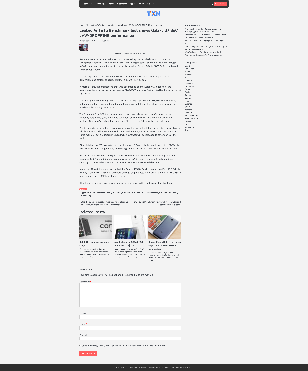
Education (189, 68)
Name (83, 313)
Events (188, 71)
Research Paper (192, 118)
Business (150, 4)
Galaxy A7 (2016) (113, 193)
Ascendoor (167, 367)
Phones (111, 4)
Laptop (188, 98)
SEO (187, 124)
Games (140, 4)
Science (188, 104)
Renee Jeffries (103, 41)
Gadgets (189, 83)
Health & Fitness (192, 115)
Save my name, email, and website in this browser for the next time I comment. (123, 345)
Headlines (87, 4)
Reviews (188, 121)
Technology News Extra (140, 367)
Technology (99, 4)
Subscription (220, 4)
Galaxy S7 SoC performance (145, 193)
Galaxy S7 (126, 193)
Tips (187, 130)
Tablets (188, 109)
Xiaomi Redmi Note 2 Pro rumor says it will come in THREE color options (164, 245)
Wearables (122, 4)
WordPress (187, 367)
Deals (187, 66)
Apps (132, 4)
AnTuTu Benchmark (96, 193)
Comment (85, 281)
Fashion (188, 74)
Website (83, 335)
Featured (189, 77)
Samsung (87, 195)
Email (83, 324)
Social (188, 107)
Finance (188, 80)
